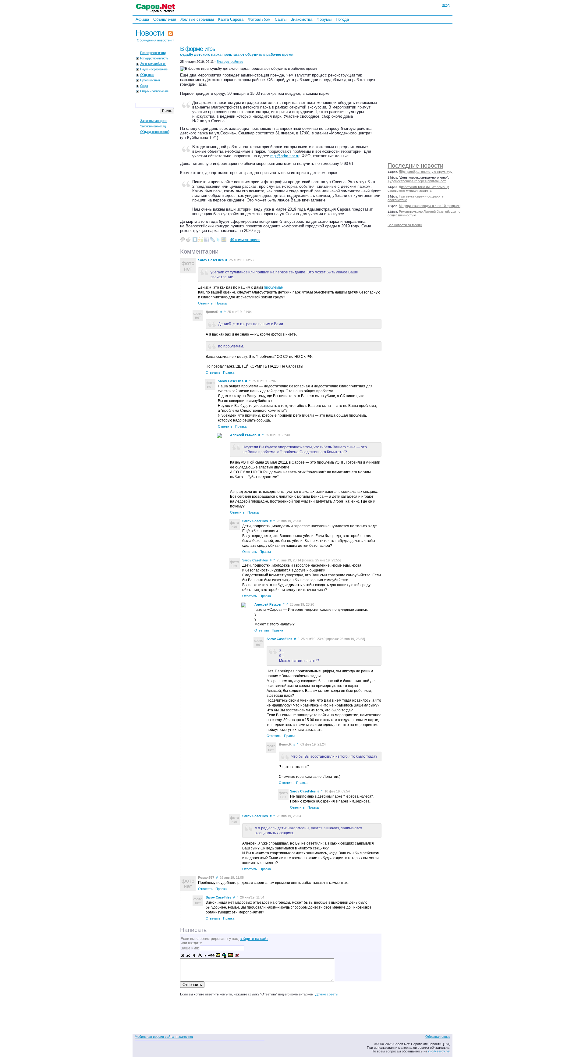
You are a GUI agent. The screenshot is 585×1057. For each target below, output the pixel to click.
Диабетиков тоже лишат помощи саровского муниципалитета (418, 188)
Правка (221, 303)
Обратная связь (437, 1036)
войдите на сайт (254, 939)
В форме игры (236, 51)
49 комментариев (245, 240)
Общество (147, 75)
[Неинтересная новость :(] (182, 239)
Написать (193, 930)
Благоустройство (230, 61)
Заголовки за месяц (152, 126)
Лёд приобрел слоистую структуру (425, 171)
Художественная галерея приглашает (417, 181)
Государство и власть (154, 58)
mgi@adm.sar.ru (284, 156)
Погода (342, 19)
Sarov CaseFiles (211, 260)
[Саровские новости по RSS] (170, 32)
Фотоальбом (259, 19)
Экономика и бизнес (153, 64)
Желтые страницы (197, 19)
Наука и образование (153, 69)
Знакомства (301, 19)
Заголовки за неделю (153, 121)
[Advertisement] (430, 91)
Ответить (205, 303)
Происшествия (150, 80)
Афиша (142, 19)
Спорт (144, 85)
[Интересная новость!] (188, 239)
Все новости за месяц (405, 225)
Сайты (280, 19)
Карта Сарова (230, 19)
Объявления (164, 19)
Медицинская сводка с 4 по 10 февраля (429, 206)
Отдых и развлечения (154, 91)
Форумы (324, 19)
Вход (445, 5)
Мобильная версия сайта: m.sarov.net (164, 1036)
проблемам (273, 287)
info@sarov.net (439, 1051)
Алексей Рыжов (243, 435)
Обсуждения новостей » (155, 40)
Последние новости (415, 165)
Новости (150, 32)
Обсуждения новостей (154, 131)
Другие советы (326, 994)
